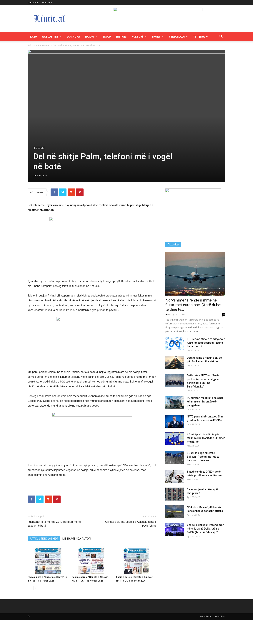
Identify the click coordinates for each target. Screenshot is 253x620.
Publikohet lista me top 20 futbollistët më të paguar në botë (54, 523)
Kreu (33, 36)
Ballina (31, 45)
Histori (121, 36)
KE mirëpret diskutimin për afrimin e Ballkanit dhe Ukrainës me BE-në (206, 438)
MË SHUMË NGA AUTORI (76, 538)
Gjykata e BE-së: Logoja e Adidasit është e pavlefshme (131, 523)
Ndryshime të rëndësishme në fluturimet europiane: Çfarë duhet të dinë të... (193, 305)
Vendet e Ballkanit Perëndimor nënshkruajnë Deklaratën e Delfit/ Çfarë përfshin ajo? (205, 528)
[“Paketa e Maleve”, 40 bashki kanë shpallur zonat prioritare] (174, 511)
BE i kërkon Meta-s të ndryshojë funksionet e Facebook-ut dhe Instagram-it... (206, 343)
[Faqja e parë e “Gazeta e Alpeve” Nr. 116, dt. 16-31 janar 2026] (48, 560)
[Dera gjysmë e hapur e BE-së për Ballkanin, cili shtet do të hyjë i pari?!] (174, 362)
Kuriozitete (43, 45)
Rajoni (89, 36)
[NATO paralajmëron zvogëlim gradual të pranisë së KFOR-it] (174, 421)
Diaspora (73, 36)
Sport (156, 36)
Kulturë (138, 36)
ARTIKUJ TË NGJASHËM (44, 538)
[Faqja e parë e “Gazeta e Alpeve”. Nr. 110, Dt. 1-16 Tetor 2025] (136, 560)
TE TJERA (199, 36)
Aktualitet (50, 36)
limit (168, 314)
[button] (221, 37)
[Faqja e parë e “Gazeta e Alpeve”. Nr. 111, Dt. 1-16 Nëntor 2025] (92, 560)
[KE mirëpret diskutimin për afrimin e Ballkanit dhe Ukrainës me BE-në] (174, 438)
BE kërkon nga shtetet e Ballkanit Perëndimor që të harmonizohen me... (203, 456)
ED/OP (107, 36)
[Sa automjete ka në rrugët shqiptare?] (174, 494)
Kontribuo (47, 2)
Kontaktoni (33, 2)
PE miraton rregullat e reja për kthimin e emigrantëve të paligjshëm (205, 401)
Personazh (177, 36)
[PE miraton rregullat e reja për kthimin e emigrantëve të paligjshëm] (174, 402)
